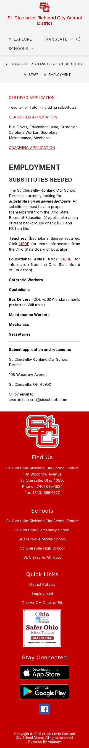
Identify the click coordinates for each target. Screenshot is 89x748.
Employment (60, 75)
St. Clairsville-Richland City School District (44, 64)
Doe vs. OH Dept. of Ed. (42, 602)
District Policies (42, 584)
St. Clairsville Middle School (42, 539)
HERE (24, 244)
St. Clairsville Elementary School (42, 530)
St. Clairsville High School (42, 548)
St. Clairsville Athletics (42, 557)
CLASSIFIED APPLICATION (33, 117)
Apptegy (54, 741)
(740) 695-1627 (46, 492)
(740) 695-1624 (49, 486)
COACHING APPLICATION (32, 147)
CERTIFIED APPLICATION (32, 97)
